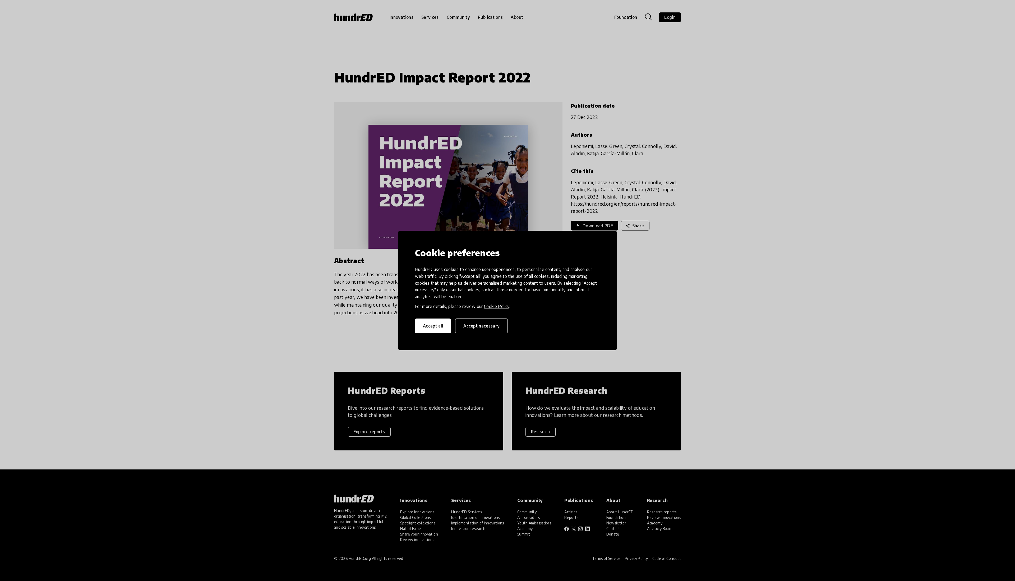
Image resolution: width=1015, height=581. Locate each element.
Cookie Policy (496, 306)
